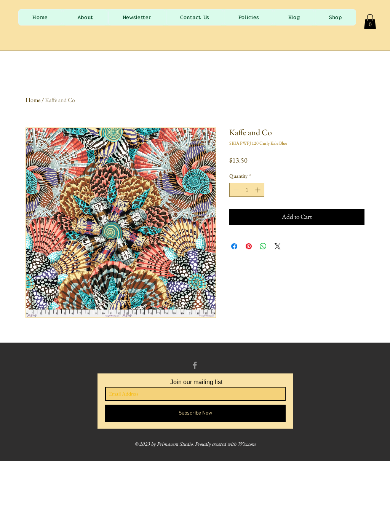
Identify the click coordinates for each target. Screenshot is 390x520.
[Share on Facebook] (234, 246)
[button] (370, 21)
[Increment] (258, 189)
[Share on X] (277, 246)
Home (33, 100)
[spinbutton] (247, 189)
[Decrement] (235, 189)
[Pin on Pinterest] (248, 246)
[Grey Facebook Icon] (195, 365)
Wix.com (247, 443)
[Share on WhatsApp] (263, 246)
